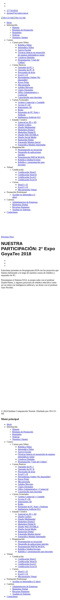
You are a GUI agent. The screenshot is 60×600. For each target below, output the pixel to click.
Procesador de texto (26, 72)
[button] (5, 237)
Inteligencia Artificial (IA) (29, 117)
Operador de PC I (25, 67)
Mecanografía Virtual (27, 189)
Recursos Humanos (20, 207)
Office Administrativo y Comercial (33, 489)
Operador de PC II (26, 70)
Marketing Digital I (26, 130)
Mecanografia (24, 85)
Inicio (9, 22)
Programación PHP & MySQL (31, 157)
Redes (20, 110)
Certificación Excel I (27, 177)
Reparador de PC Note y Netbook (33, 506)
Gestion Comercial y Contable (31, 102)
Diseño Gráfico (24, 125)
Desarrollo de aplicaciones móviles (33, 544)
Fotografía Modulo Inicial (29, 142)
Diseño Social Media (27, 137)
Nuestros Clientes (20, 37)
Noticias (16, 35)
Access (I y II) (24, 105)
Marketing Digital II (26, 132)
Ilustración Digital (26, 140)
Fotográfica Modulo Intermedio (31, 145)
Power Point (23, 82)
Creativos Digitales (26, 57)
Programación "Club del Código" (32, 462)
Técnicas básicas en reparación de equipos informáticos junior (31, 53)
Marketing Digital (20, 204)
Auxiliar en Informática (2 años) (26, 581)
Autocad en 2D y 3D (27, 122)
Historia (15, 27)
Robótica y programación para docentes (35, 551)
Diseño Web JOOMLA (28, 135)
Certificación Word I (27, 172)
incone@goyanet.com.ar (17, 13)
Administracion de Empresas (25, 202)
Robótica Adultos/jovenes (29, 160)
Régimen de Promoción (22, 30)
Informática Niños (26, 47)
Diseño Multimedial (26, 127)
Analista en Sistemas (21, 209)
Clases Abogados (25, 90)
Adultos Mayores (25, 87)
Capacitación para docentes (30, 97)
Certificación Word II (27, 175)
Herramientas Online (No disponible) (34, 477)
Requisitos (16, 32)
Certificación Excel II (27, 180)
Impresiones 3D (25, 107)
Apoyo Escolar (24, 50)
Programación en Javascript (30, 150)
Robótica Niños (25, 45)
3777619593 (12, 10)
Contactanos (12, 212)
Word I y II (23, 185)
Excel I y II (23, 75)
